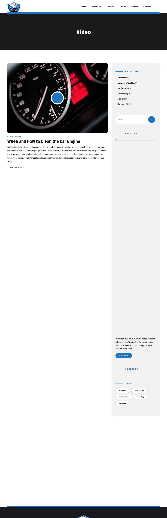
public (120, 98)
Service (121, 104)
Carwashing (123, 93)
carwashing (139, 390)
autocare (122, 390)
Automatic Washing (126, 83)
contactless (124, 397)
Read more (123, 355)
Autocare (122, 77)
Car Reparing (15, 136)
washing (122, 403)
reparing (140, 397)
